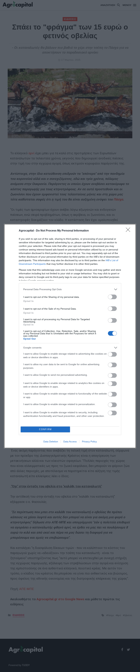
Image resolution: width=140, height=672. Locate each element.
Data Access (70, 441)
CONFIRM (45, 429)
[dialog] (70, 336)
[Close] (129, 231)
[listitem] (70, 289)
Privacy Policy (89, 441)
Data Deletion (50, 441)
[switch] (112, 297)
